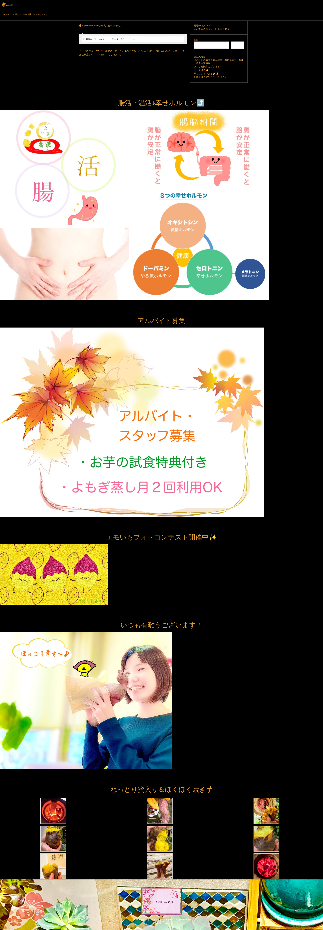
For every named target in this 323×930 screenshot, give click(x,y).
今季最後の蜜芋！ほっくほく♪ (210, 77)
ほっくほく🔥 (201, 70)
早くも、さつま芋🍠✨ (206, 74)
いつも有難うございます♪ (207, 67)
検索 (196, 39)
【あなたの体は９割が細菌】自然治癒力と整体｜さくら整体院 (218, 61)
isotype (167, 923)
